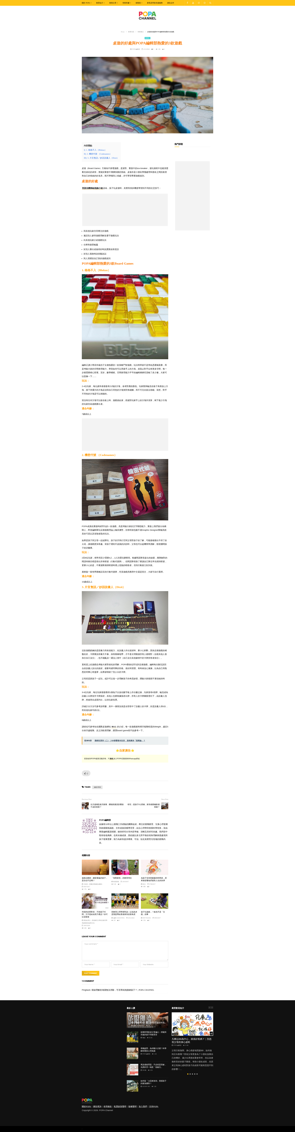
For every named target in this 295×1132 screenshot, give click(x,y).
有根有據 (125, 3)
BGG (114, 727)
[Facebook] (187, 3)
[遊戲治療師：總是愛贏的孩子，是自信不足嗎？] (95, 867)
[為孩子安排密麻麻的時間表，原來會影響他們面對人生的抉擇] (154, 867)
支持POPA (153, 1106)
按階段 (138, 3)
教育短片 (99, 3)
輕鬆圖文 (141, 32)
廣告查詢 (97, 1106)
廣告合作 (170, 3)
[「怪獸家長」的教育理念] (125, 867)
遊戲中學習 (97, 787)
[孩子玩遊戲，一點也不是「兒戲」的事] (154, 901)
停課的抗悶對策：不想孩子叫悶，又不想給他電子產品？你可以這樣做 (95, 914)
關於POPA (86, 1106)
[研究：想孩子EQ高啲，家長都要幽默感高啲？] (164, 805)
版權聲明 (132, 1106)
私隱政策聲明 (120, 1106)
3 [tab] (192, 1074)
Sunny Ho (146, 1086)
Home (123, 32)
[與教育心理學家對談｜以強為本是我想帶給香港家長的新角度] (125, 901)
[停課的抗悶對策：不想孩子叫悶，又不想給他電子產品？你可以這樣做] (95, 901)
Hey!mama (147, 918)
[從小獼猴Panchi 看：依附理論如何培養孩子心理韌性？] (147, 1020)
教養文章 (112, 3)
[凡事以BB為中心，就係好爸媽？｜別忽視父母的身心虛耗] (192, 1024)
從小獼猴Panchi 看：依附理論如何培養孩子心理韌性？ (156, 1022)
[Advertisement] (125, 210)
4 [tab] (194, 1074)
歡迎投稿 (116, 881)
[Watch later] (204, 3)
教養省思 (131, 32)
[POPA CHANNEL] (147, 16)
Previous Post (86, 799)
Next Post (164, 799)
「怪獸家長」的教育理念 (121, 878)
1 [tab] (187, 1074)
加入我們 (143, 1106)
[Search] (210, 3)
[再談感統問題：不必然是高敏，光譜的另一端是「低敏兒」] (132, 1069)
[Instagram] (199, 3)
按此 (111, 759)
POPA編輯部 (136, 49)
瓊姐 (144, 1038)
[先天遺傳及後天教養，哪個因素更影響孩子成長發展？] (85, 805)
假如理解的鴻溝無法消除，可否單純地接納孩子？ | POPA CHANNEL (122, 990)
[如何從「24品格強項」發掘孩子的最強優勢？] (132, 1086)
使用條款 (107, 1106)
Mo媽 (144, 1070)
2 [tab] (190, 1074)
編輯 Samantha (119, 918)
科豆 (144, 884)
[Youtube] (193, 3)
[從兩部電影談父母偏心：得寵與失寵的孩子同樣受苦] (132, 1037)
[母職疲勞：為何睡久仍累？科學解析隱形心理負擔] (132, 1053)
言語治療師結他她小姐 (92, 188)
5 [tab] (197, 1074)
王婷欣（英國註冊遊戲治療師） (93, 884)
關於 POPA (86, 3)
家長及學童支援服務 (155, 3)
